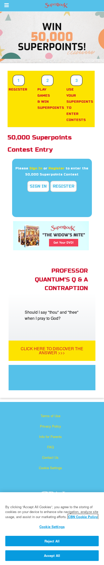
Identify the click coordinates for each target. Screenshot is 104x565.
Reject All (52, 541)
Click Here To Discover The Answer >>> (52, 351)
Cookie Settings (50, 467)
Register (56, 168)
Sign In (35, 168)
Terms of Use (50, 415)
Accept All (52, 555)
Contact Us (50, 457)
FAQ (50, 447)
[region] (52, 528)
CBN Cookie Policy (83, 516)
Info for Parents (50, 436)
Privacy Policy (50, 426)
